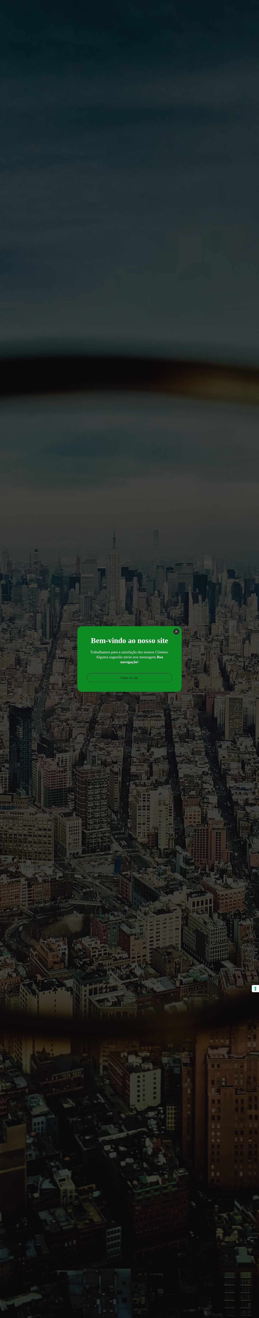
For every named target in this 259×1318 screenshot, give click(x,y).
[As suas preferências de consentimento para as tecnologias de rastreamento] (255, 988)
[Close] (176, 631)
